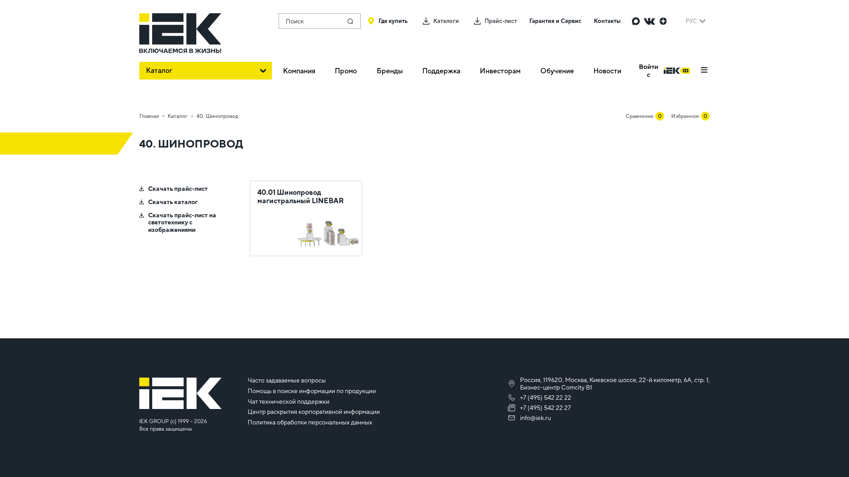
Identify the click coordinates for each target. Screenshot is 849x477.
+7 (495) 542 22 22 (545, 397)
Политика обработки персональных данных (310, 422)
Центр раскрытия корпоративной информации (314, 411)
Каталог (177, 116)
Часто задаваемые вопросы (287, 380)
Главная (149, 116)
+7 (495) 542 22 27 (545, 407)
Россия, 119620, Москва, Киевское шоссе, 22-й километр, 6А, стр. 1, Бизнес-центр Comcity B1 (615, 383)
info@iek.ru (535, 417)
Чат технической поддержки (288, 401)
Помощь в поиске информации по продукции (312, 390)
